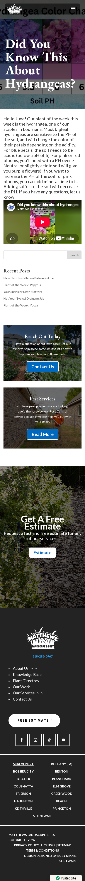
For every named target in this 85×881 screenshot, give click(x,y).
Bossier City (23, 771)
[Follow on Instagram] (35, 740)
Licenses (48, 845)
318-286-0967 (42, 656)
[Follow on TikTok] (49, 740)
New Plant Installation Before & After (29, 278)
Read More (43, 434)
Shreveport (23, 764)
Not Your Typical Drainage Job (23, 298)
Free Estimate (33, 720)
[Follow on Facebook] (21, 740)
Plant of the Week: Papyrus (22, 285)
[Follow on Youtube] (63, 740)
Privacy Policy (26, 845)
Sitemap (64, 845)
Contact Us (42, 366)
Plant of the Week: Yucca (20, 305)
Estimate (42, 552)
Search (74, 255)
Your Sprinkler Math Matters (22, 292)
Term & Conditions (42, 850)
